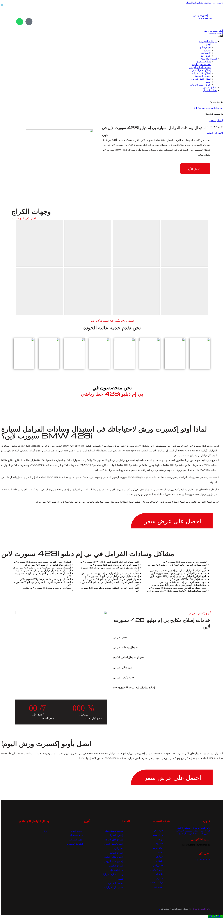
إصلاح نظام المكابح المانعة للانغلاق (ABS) (134, 687)
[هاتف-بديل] (28, 21)
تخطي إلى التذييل (194, 2)
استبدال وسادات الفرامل (125, 647)
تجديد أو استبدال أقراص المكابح (128, 657)
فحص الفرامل (120, 637)
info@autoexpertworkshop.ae (208, 108)
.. (159, 908)
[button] (158, 637)
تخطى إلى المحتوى (213, 2)
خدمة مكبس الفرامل (123, 677)
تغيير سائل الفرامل (122, 667)
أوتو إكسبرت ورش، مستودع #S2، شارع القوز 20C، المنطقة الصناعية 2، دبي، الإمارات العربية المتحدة (193, 830)
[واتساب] (19, 21)
